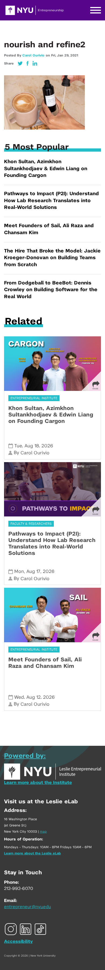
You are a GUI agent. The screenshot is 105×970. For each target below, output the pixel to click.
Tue (18, 446)
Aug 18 (31, 446)
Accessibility (18, 941)
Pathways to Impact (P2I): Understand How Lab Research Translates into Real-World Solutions (51, 200)
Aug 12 (33, 697)
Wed (19, 697)
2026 (47, 446)
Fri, (54, 55)
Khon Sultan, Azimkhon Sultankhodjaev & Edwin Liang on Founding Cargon (45, 168)
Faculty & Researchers (31, 523)
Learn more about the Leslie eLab (32, 853)
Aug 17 (33, 571)
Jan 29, (63, 55)
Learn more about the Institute (38, 782)
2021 (74, 55)
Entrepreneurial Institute (33, 398)
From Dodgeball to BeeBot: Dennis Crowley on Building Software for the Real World (50, 290)
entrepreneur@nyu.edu (27, 907)
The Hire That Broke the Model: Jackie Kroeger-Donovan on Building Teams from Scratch (52, 258)
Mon (19, 571)
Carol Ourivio (33, 55)
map (43, 831)
